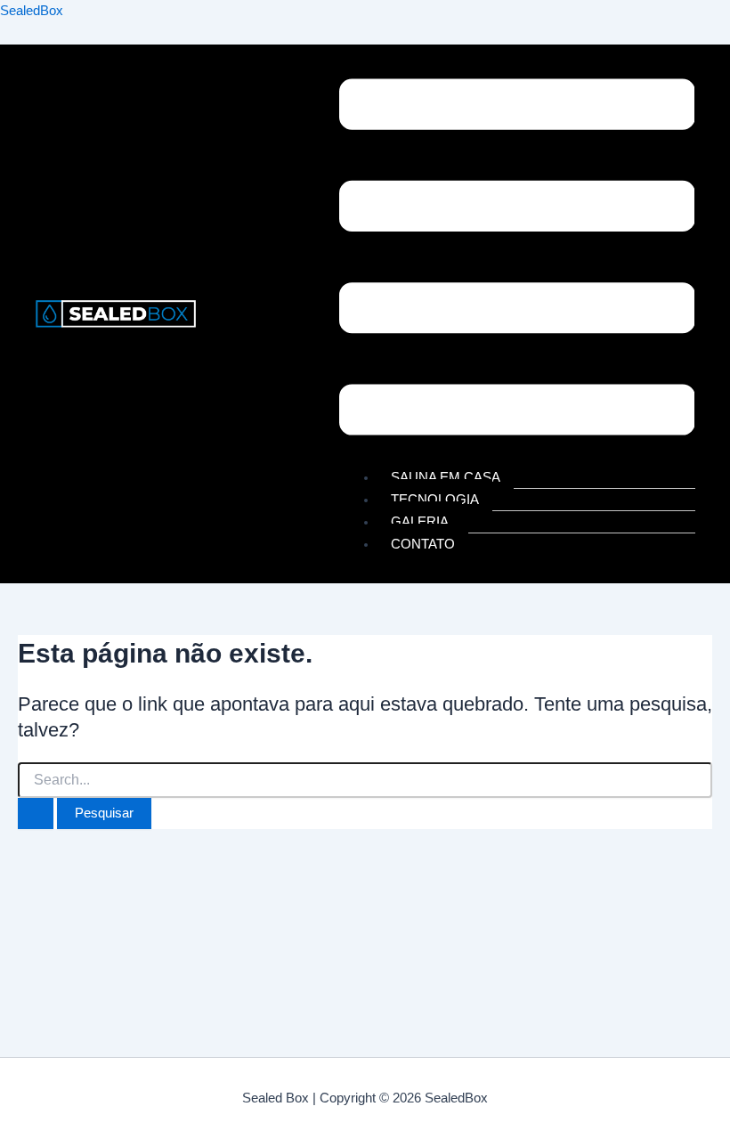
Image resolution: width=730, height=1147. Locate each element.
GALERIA (420, 522)
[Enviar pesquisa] (35, 813)
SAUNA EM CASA (445, 477)
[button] (517, 260)
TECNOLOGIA (435, 499)
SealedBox (31, 11)
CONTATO (423, 544)
